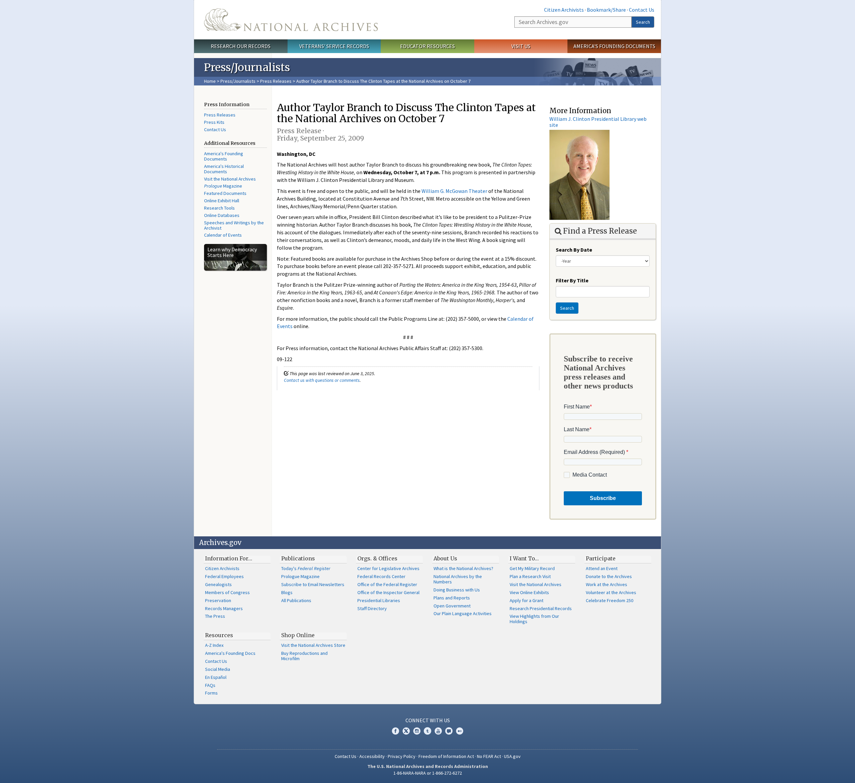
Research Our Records (241, 46)
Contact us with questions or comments (322, 380)
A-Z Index (214, 645)
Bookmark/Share (606, 9)
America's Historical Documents (224, 169)
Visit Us (520, 46)
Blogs (287, 592)
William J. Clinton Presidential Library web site (598, 121)
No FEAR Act (489, 756)
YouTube (438, 731)
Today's (305, 568)
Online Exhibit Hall (221, 201)
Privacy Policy (401, 756)
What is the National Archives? (463, 568)
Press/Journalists (237, 81)
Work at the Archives (606, 584)
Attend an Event (602, 568)
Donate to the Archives (609, 576)
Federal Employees (224, 576)
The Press (215, 616)
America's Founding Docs (230, 653)
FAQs (210, 685)
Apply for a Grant (526, 600)
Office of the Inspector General (388, 592)
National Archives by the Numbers (458, 579)
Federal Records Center (381, 576)
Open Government (452, 606)
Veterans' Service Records (334, 46)
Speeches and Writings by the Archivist (234, 225)
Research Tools (219, 208)
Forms (211, 693)
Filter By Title (572, 280)
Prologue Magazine (300, 576)
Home (210, 81)
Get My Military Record (532, 568)
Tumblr (427, 731)
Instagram (417, 731)
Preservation (218, 600)
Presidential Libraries (378, 600)
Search (643, 22)
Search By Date (574, 249)
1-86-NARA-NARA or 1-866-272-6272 (427, 773)
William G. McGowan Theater (454, 191)
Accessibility (372, 756)
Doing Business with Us (457, 590)
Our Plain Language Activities (463, 613)
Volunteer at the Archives (611, 592)
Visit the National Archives (230, 179)
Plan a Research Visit (530, 576)
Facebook (395, 731)
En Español (215, 677)
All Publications (296, 600)
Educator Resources (427, 46)
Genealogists (218, 584)
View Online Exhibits (529, 592)
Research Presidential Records (541, 608)
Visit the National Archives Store (313, 645)
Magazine (223, 186)
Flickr (460, 731)
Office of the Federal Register (387, 584)
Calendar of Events (223, 235)
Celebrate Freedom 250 (609, 600)
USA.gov (512, 756)
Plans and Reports (452, 598)
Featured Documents (225, 193)
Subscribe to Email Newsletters (312, 584)
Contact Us (641, 9)
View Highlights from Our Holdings (534, 618)
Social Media (217, 669)
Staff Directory (372, 608)
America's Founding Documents (614, 46)
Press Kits (214, 122)
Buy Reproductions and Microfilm (304, 656)
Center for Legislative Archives (388, 568)
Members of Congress (227, 592)
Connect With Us (427, 720)
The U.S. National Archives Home (291, 19)
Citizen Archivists (564, 9)
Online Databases (221, 215)
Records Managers (224, 608)
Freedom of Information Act (446, 756)
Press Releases (276, 81)
